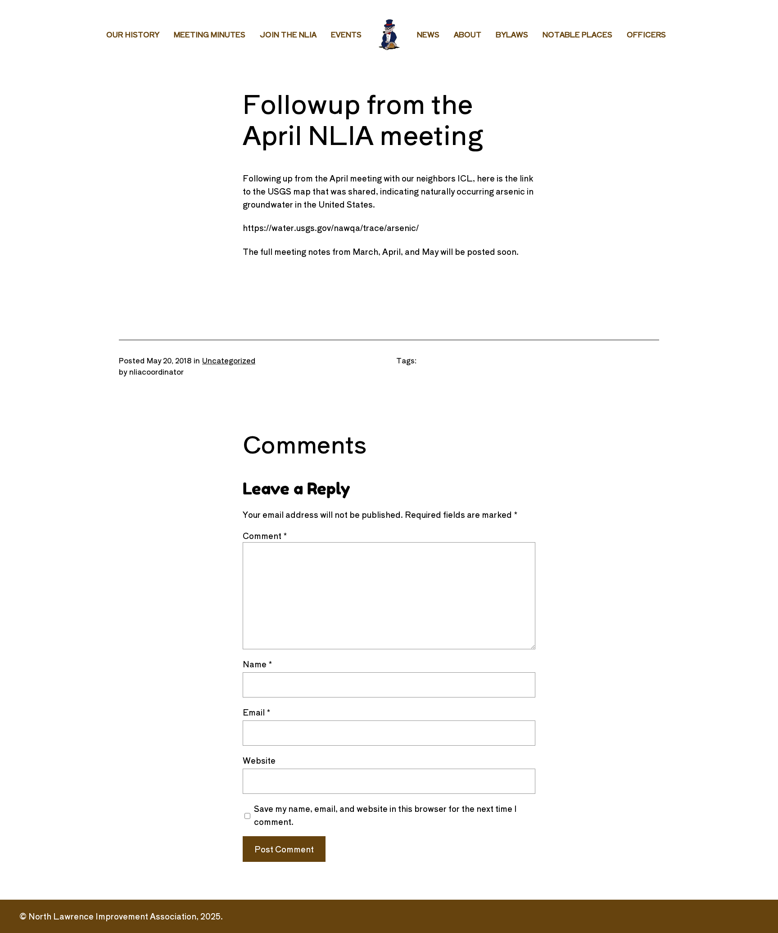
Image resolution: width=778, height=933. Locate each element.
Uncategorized (228, 360)
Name (257, 664)
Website (259, 760)
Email (257, 712)
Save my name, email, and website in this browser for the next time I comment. (385, 814)
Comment (265, 535)
